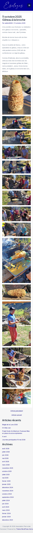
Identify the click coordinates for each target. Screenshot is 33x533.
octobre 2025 (7, 471)
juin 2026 (5, 455)
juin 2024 (5, 504)
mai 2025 (5, 478)
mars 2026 (6, 465)
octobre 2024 (7, 494)
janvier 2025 (6, 484)
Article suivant (17, 415)
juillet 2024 (6, 500)
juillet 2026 (6, 452)
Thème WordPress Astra (24, 529)
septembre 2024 (8, 497)
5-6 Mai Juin (6, 428)
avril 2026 (5, 461)
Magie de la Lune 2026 (10, 424)
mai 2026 (5, 458)
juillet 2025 (6, 474)
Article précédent (16, 411)
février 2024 (6, 513)
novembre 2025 (7, 468)
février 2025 (6, 481)
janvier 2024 (6, 517)
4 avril (4, 436)
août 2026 (5, 448)
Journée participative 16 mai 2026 (13, 440)
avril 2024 (5, 507)
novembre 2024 (7, 491)
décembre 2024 (7, 487)
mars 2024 (6, 510)
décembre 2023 (7, 520)
